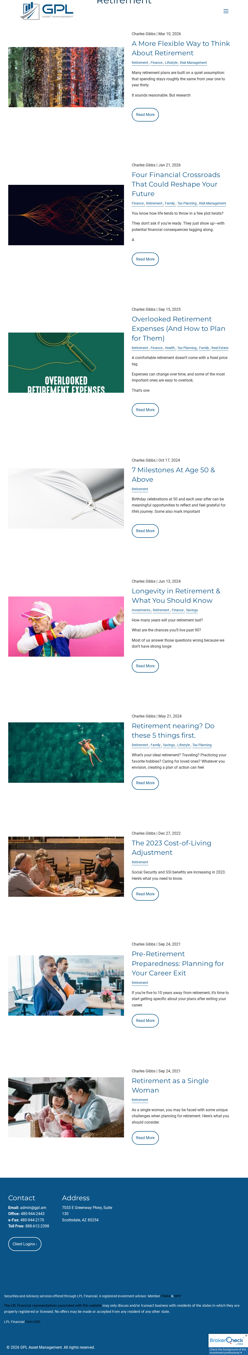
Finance (157, 63)
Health (170, 348)
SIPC (177, 1296)
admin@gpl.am (33, 1207)
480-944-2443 (33, 1213)
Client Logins (25, 1244)
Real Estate (219, 348)
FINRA (165, 1296)
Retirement (140, 63)
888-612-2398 (37, 1226)
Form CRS (32, 1322)
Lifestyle (171, 63)
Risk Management (193, 63)
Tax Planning (187, 203)
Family (170, 203)
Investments (141, 610)
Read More (145, 114)
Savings (192, 610)
